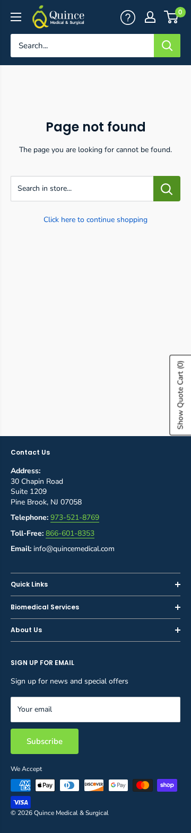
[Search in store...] (166, 188)
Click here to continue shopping (95, 220)
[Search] (167, 45)
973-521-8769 (74, 517)
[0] (171, 17)
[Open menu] (16, 17)
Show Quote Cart (180, 394)
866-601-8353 (70, 533)
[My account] (127, 16)
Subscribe (45, 741)
